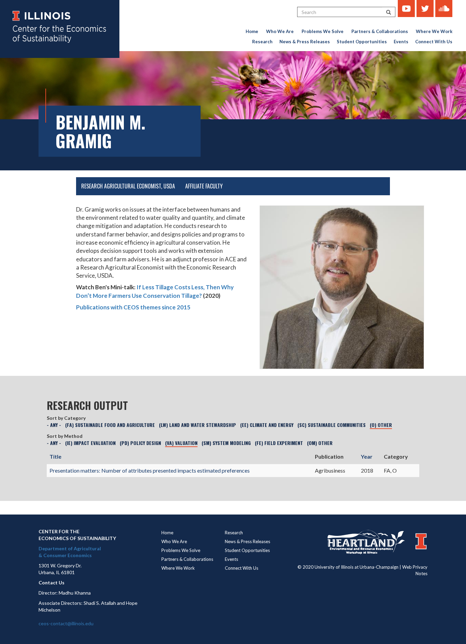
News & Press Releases (304, 41)
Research (262, 41)
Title (55, 456)
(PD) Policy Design (140, 442)
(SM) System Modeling (226, 442)
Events (401, 41)
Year (367, 456)
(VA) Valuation (181, 442)
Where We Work (434, 31)
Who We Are (280, 31)
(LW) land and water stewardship (197, 424)
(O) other (381, 424)
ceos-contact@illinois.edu (66, 623)
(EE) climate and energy (266, 424)
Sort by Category (66, 418)
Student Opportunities (362, 41)
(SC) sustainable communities (331, 424)
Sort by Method (65, 436)
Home (252, 31)
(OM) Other (320, 442)
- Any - (54, 424)
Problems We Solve (323, 31)
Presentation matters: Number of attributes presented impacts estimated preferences (149, 470)
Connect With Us (433, 41)
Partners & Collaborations (379, 31)
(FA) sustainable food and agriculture (110, 424)
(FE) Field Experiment (279, 442)
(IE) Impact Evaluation (90, 442)
